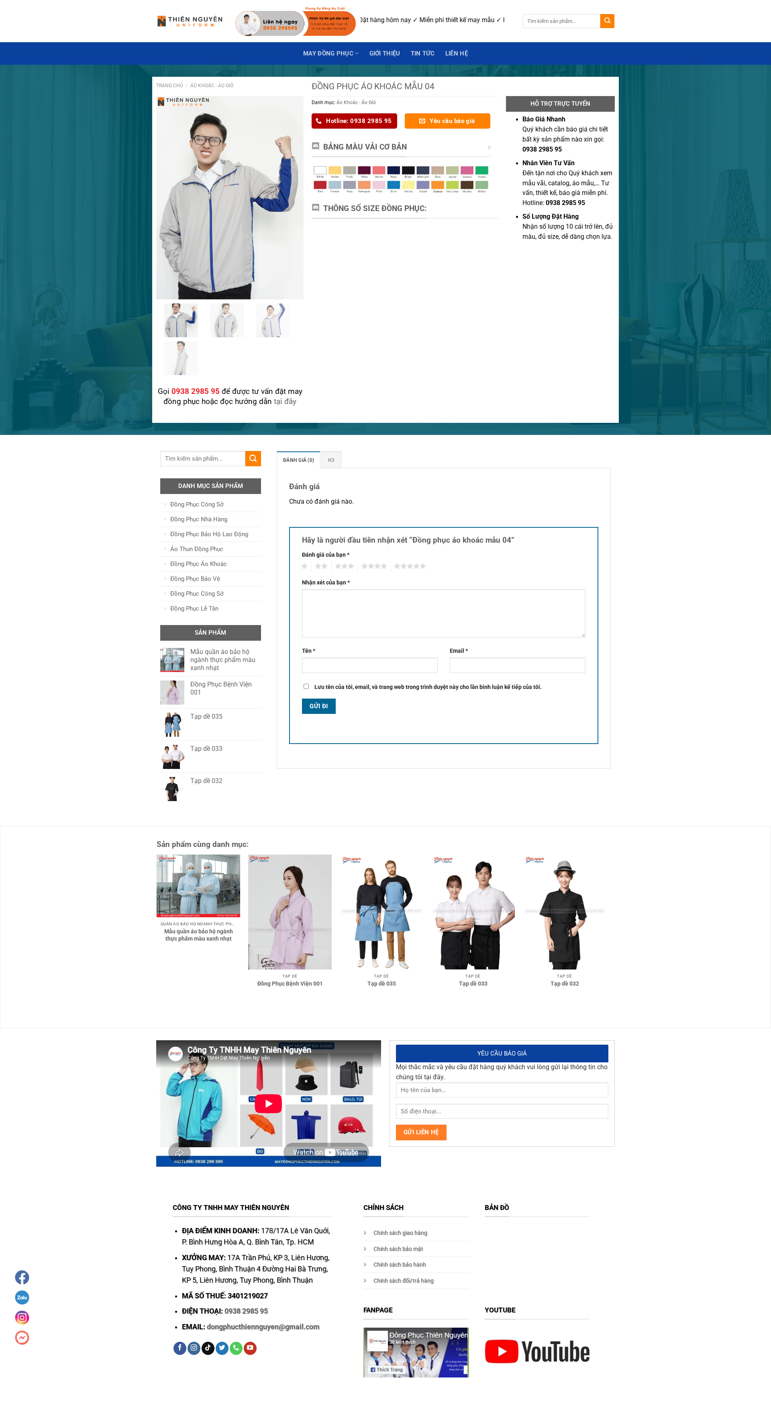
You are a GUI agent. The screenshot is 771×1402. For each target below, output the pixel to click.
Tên (308, 651)
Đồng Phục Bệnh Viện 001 (290, 983)
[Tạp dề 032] (564, 912)
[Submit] (607, 21)
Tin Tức (423, 53)
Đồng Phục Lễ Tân (194, 608)
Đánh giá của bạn (325, 554)
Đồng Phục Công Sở (197, 504)
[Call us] (236, 1348)
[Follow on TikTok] (208, 1348)
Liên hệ (456, 53)
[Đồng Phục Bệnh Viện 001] (290, 912)
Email (459, 651)
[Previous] (148, 907)
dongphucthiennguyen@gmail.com (263, 1327)
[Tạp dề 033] (473, 912)
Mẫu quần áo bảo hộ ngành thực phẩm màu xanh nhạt (198, 935)
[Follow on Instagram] (194, 1348)
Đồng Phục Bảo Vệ (195, 578)
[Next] (615, 907)
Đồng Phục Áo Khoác (198, 564)
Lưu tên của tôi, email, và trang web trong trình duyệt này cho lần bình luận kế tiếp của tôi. (428, 687)
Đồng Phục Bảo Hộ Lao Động (209, 534)
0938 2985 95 (246, 1311)
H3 (331, 460)
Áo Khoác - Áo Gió (211, 85)
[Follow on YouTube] (250, 1348)
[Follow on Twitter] (222, 1348)
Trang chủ (169, 85)
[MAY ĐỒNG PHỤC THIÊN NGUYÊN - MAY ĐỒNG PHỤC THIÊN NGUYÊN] (190, 21)
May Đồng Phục (328, 53)
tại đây (285, 401)
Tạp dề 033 (473, 983)
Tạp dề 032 (565, 983)
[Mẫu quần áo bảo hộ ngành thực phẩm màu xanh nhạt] (198, 886)
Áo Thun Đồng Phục (196, 549)
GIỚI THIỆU (384, 53)
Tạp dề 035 (381, 983)
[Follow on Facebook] (179, 1348)
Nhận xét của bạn (326, 582)
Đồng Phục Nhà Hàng (198, 519)
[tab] (298, 459)
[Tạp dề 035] (381, 912)
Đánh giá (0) (298, 460)
